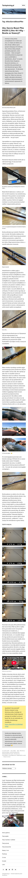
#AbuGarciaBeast (5, 752)
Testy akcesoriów (6, 847)
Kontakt (4, 861)
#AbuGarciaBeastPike (14, 752)
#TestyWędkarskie (12, 755)
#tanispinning (16, 753)
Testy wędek (13, 750)
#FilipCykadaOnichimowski (7, 753)
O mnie (4, 857)
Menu (23, 5)
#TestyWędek (5, 755)
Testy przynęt (5, 843)
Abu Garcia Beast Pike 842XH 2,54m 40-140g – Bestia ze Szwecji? (13, 30)
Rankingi (4, 854)
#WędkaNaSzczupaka (21, 755)
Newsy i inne (5, 850)
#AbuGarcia (22, 750)
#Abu (18, 750)
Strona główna (6, 832)
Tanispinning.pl (8, 5)
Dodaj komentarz (6, 756)
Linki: (3, 864)
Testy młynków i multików (8, 840)
